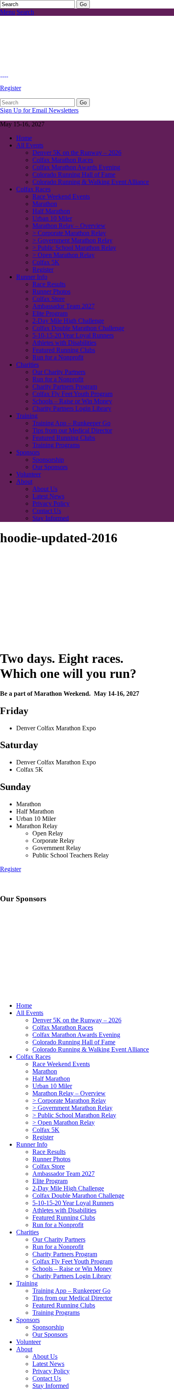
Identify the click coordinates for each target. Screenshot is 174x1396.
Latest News (48, 496)
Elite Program (50, 313)
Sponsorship (48, 459)
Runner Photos (51, 291)
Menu (7, 12)
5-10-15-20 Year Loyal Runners (73, 335)
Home (24, 137)
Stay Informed (50, 518)
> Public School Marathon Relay (74, 247)
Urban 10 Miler (52, 218)
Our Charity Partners (58, 371)
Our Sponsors (50, 466)
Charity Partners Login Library (71, 408)
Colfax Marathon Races (62, 159)
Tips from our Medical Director (72, 430)
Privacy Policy (51, 503)
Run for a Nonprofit (57, 357)
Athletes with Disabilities (64, 342)
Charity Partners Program (64, 386)
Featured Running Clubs (63, 349)
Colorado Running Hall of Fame (73, 174)
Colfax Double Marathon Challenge (78, 328)
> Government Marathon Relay (72, 240)
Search (25, 12)
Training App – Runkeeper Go (71, 423)
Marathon (44, 203)
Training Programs (56, 445)
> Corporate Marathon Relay (69, 232)
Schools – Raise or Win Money (72, 401)
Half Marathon (51, 211)
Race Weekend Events (61, 196)
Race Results (49, 284)
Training (27, 415)
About (24, 481)
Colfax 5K (45, 262)
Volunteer (28, 474)
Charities (27, 364)
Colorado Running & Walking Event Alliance (90, 181)
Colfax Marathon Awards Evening (76, 167)
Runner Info (31, 276)
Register (10, 87)
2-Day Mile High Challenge (68, 320)
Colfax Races (33, 189)
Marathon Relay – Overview (69, 225)
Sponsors (28, 452)
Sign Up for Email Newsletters (39, 110)
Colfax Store (48, 298)
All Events (29, 145)
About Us (44, 488)
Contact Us (46, 510)
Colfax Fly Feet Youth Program (72, 393)
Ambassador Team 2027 (63, 306)
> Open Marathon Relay (63, 254)
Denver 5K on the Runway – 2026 (76, 152)
